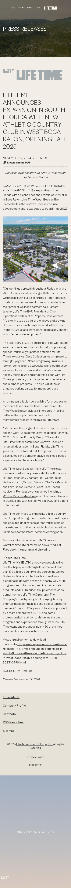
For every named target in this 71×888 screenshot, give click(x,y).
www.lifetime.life (14, 545)
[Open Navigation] (13, 8)
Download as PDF (19, 162)
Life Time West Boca (36, 199)
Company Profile (14, 705)
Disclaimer (35, 764)
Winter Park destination (19, 496)
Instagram (25, 549)
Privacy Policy (35, 757)
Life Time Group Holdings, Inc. (34, 744)
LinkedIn (43, 549)
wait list (20, 401)
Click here (10, 532)
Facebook (9, 549)
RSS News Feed (13, 722)
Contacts (9, 714)
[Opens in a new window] (33, 79)
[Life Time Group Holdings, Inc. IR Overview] (50, 7)
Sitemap (9, 730)
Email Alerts (11, 697)
